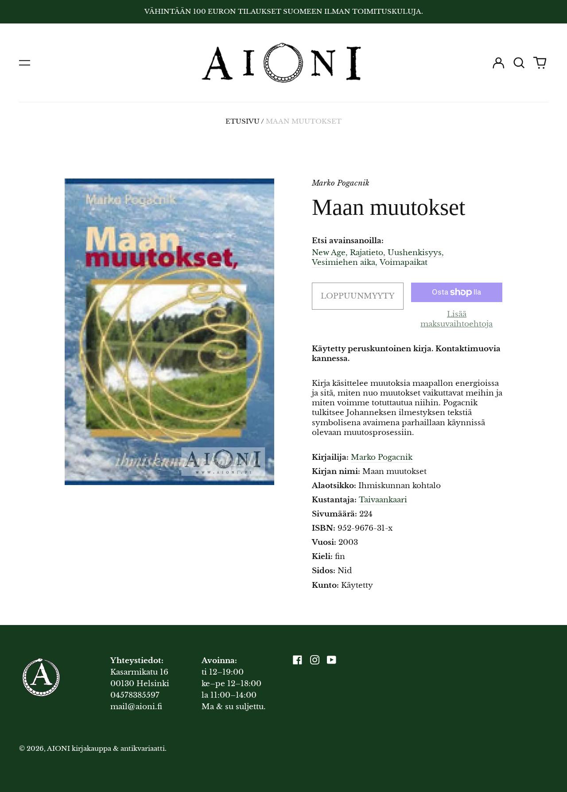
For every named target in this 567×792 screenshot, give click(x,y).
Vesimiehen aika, (344, 262)
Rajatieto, (367, 252)
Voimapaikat (403, 262)
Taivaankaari (383, 500)
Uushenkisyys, (416, 252)
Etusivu (242, 121)
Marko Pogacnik (381, 457)
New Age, (330, 252)
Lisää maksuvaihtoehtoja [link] (456, 319)
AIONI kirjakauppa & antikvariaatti (106, 749)
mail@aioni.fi (136, 706)
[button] (519, 62)
